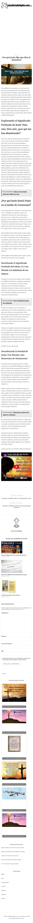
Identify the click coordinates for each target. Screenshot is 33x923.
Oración (3, 886)
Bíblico (3, 874)
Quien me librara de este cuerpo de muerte (12, 847)
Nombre (4, 636)
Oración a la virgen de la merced (9, 855)
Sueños (3, 898)
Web (2, 651)
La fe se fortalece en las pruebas (9, 863)
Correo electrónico (7, 643)
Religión (16, 54)
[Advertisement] (16, 32)
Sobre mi (21, 918)
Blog (2, 878)
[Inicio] (15, 8)
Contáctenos (23, 916)
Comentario (5, 613)
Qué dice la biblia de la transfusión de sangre (13, 851)
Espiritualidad (5, 882)
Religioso (3, 894)
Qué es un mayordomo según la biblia (11, 859)
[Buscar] (30, 672)
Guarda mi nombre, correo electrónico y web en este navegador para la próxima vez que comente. (16, 659)
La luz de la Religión (16, 531)
